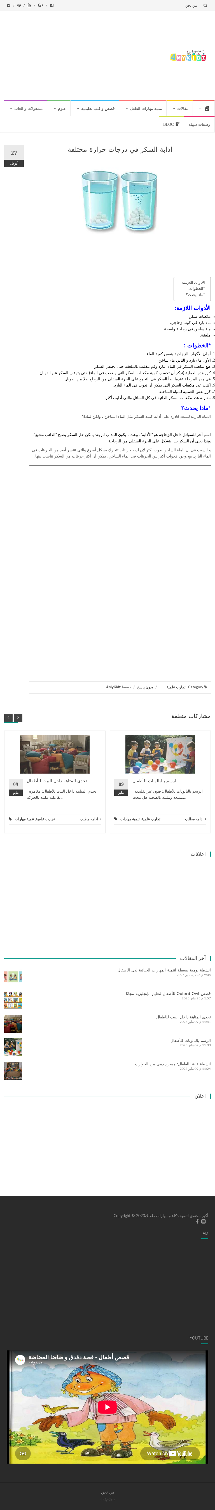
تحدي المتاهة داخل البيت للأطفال (57, 780)
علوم (62, 108)
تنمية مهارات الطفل (146, 108)
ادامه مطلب (89, 819)
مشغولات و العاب (28, 108)
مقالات (182, 108)
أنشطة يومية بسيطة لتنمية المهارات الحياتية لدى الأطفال (164, 970)
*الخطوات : (196, 289)
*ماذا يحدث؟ (195, 295)
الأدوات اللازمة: (193, 283)
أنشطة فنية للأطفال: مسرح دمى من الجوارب (173, 1064)
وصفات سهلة (199, 124)
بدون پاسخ (145, 687)
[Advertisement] (84, 54)
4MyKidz (113, 687)
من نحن (191, 5)
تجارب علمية (176, 687)
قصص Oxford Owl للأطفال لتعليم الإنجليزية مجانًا (168, 993)
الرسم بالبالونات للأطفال (154, 780)
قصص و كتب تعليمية (98, 108)
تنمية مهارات (24, 819)
